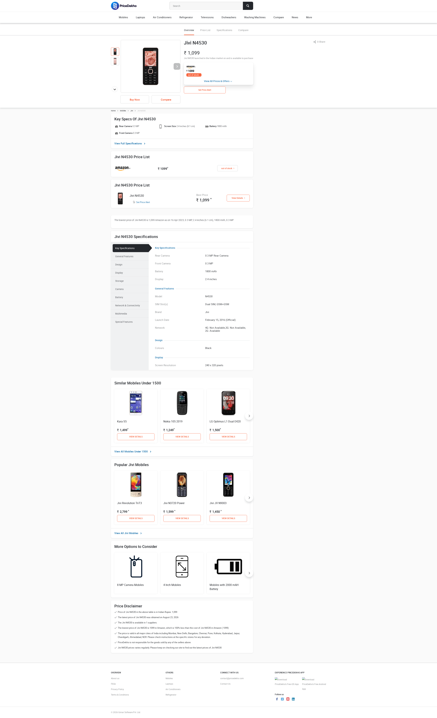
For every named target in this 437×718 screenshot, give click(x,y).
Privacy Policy (117, 689)
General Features (124, 256)
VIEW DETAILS (136, 436)
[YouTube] (288, 699)
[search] (248, 6)
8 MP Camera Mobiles (130, 585)
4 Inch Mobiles (172, 585)
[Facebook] (277, 699)
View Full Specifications (128, 143)
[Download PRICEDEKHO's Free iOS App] (287, 682)
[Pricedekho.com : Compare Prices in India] (126, 6)
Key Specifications (125, 248)
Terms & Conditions (120, 694)
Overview (189, 30)
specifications (224, 30)
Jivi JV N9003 (218, 503)
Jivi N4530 (137, 195)
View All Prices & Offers (216, 81)
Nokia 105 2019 (172, 421)
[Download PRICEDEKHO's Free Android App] (314, 684)
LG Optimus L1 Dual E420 (225, 421)
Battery (119, 297)
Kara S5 (122, 421)
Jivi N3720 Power (174, 503)
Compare (243, 30)
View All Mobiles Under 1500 (131, 451)
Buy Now (135, 99)
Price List (205, 30)
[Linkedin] (293, 699)
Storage (119, 280)
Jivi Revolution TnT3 (129, 503)
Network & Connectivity (127, 305)
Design (118, 264)
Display (119, 272)
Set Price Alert (143, 202)
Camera (119, 289)
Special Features (124, 321)
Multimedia (121, 313)
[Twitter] (282, 699)
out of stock (193, 74)
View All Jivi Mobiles (126, 533)
